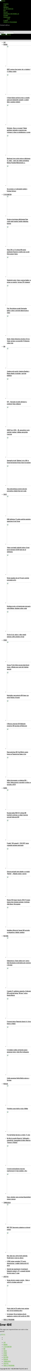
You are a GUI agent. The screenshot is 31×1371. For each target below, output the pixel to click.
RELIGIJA (5, 1084)
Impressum (6, 17)
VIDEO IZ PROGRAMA (10, 22)
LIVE (4, 5)
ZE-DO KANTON (8, 9)
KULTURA (5, 936)
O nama (5, 20)
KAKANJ (6, 7)
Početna (5, 4)
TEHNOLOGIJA (7, 1203)
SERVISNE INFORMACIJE (11, 14)
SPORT (5, 640)
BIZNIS (5, 788)
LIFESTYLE (5, 1277)
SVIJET (5, 12)
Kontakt (5, 15)
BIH (4, 10)
